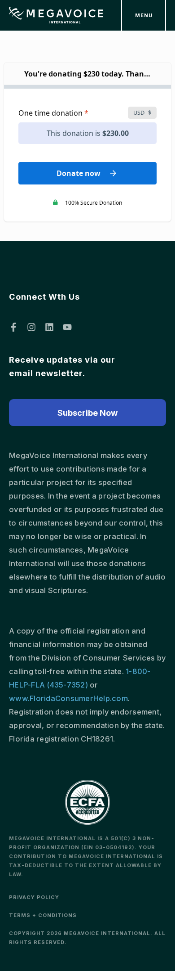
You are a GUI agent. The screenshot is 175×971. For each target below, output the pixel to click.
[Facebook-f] (13, 327)
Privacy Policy (34, 897)
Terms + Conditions (43, 915)
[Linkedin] (49, 327)
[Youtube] (67, 327)
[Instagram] (31, 327)
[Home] (56, 15)
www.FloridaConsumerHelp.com (68, 698)
